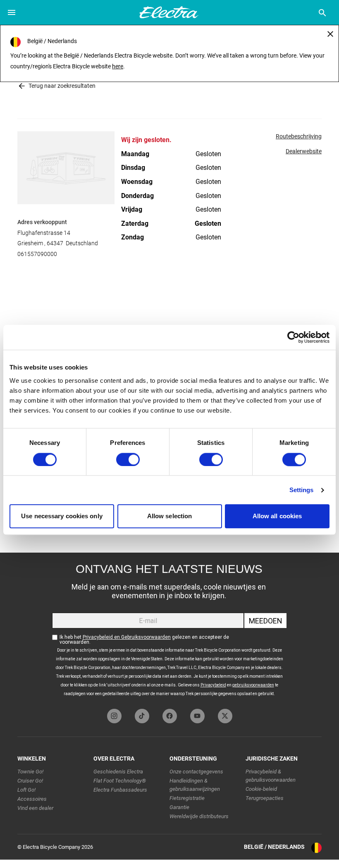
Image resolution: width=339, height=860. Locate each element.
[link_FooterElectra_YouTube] (197, 716)
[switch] (128, 459)
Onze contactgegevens (196, 771)
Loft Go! (26, 790)
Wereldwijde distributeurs (199, 816)
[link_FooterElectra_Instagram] (114, 716)
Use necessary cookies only (62, 516)
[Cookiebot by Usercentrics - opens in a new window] (293, 337)
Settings (301, 489)
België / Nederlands (274, 846)
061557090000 (37, 254)
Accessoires (32, 799)
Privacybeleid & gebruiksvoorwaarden (271, 775)
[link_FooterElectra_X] (225, 716)
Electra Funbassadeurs (120, 790)
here (117, 66)
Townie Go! (30, 771)
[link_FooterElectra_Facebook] (169, 716)
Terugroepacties (265, 798)
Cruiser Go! (30, 781)
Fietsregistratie (187, 798)
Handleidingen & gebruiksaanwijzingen (195, 785)
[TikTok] (142, 716)
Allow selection (169, 516)
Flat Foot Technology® (119, 781)
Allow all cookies (277, 516)
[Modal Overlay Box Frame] (169, 629)
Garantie (179, 807)
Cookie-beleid (261, 789)
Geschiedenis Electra (118, 771)
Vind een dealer (35, 808)
